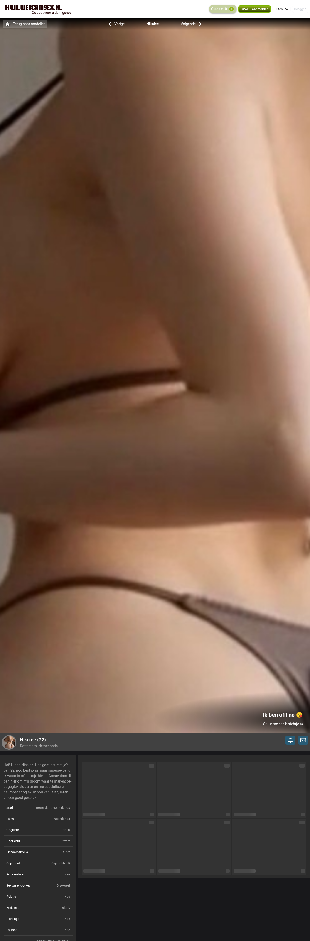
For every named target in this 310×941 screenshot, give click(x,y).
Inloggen (300, 9)
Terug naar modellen (29, 24)
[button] (281, 9)
